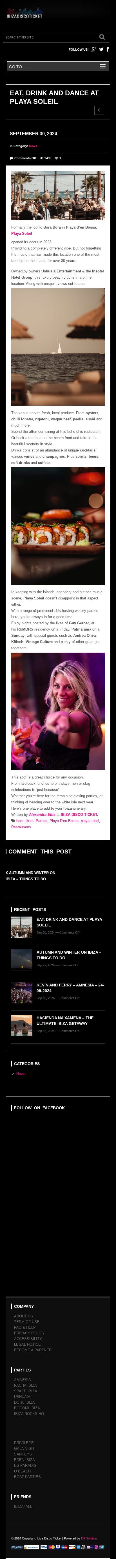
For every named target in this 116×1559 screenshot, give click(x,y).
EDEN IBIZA (24, 1460)
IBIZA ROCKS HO (29, 1414)
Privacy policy (29, 1333)
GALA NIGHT (25, 1448)
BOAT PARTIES (27, 1477)
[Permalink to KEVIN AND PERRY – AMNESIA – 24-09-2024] (24, 994)
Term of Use (26, 1322)
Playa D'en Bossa (64, 821)
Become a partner (33, 1350)
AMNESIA (22, 1380)
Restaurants (21, 827)
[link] (21, 233)
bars (19, 821)
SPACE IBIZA (25, 1391)
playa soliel (90, 821)
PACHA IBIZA (25, 1385)
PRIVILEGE (24, 1443)
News (33, 146)
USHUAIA (22, 1397)
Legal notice (27, 1344)
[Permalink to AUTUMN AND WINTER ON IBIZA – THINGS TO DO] (24, 962)
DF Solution (89, 1538)
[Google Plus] (94, 49)
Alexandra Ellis (42, 814)
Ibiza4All (23, 1506)
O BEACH (22, 1471)
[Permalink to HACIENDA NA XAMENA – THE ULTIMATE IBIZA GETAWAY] (24, 1027)
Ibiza (30, 821)
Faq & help (25, 1327)
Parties (41, 821)
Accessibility (28, 1339)
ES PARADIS (25, 1465)
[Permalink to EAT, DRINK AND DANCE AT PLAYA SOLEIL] (24, 929)
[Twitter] (101, 49)
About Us (23, 1316)
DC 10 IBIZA (24, 1402)
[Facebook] (108, 49)
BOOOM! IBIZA (27, 1408)
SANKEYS (23, 1454)
